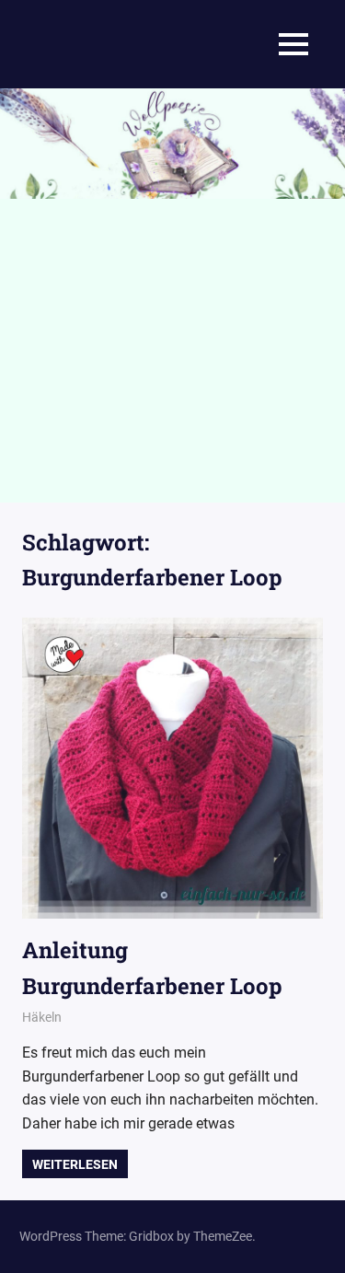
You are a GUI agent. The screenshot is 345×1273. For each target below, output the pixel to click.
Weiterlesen (75, 1164)
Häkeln (42, 1017)
